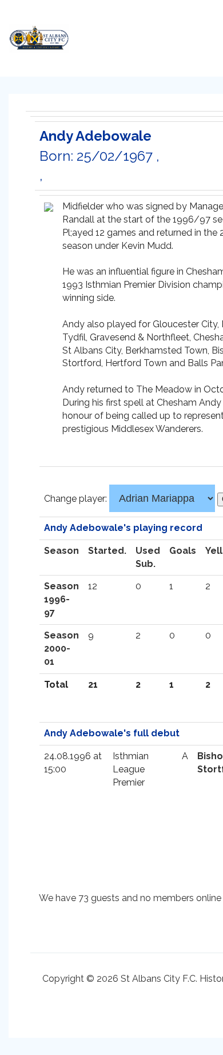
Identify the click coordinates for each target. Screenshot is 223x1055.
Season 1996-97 (61, 599)
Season (61, 550)
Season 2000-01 (61, 648)
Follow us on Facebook (168, 35)
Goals (182, 550)
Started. (107, 550)
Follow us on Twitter (145, 35)
